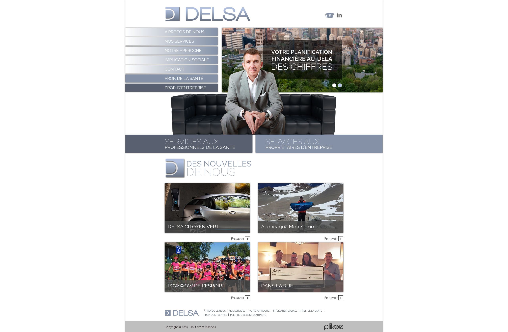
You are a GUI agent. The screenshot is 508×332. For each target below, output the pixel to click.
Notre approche (183, 50)
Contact (175, 69)
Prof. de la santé (184, 78)
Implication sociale (187, 59)
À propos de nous (185, 31)
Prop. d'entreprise (185, 87)
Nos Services (179, 41)
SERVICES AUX (299, 143)
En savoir (240, 237)
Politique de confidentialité (248, 315)
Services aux (200, 143)
